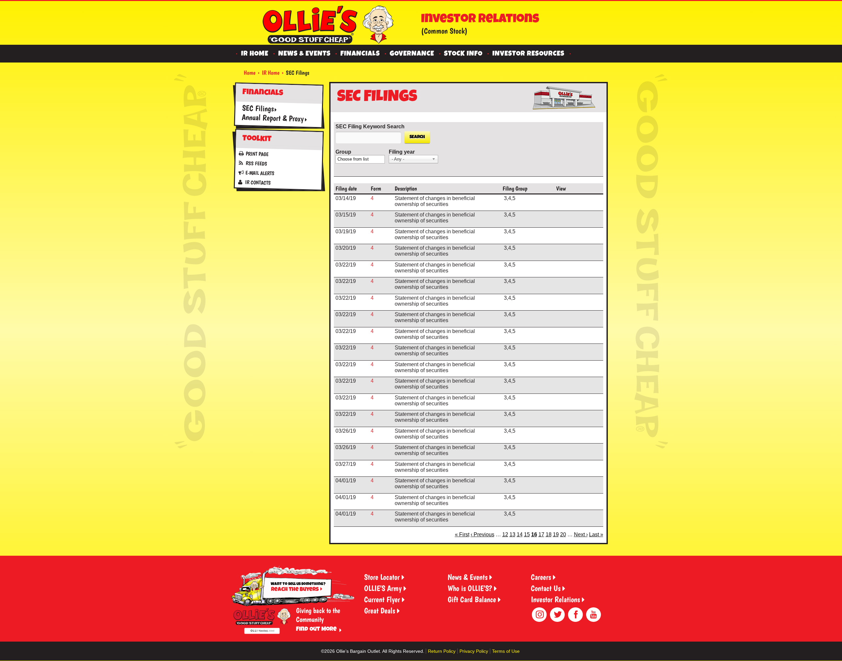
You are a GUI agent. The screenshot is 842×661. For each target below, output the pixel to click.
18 (549, 534)
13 (512, 534)
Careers (541, 577)
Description (406, 188)
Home (250, 72)
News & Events (304, 54)
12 (505, 534)
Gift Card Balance (472, 599)
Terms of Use (506, 651)
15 (527, 534)
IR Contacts (257, 182)
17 (541, 534)
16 (534, 534)
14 (520, 534)
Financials (360, 54)
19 (556, 534)
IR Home (254, 54)
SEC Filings (258, 108)
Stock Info (463, 54)
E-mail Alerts (259, 173)
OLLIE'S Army (383, 588)
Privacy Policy (473, 651)
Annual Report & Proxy (272, 118)
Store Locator (382, 577)
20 (563, 534)
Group (343, 152)
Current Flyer (382, 599)
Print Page (257, 154)
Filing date (346, 188)
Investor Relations (555, 599)
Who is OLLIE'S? (470, 588)
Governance (412, 54)
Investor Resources (528, 54)
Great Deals (379, 610)
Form (376, 188)
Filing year (402, 152)
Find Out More (316, 629)
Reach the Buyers (295, 590)
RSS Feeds (256, 163)
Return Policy (442, 651)
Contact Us (545, 588)
